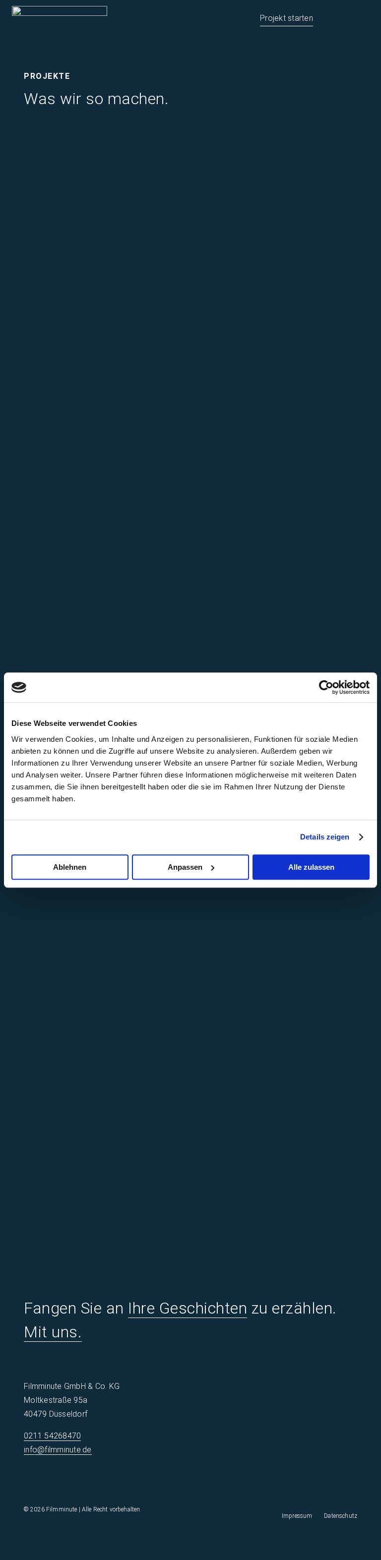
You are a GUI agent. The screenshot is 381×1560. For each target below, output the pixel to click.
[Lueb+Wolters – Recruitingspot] (279, 615)
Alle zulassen (311, 867)
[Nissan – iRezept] (279, 282)
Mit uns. (53, 1331)
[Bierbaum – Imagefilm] (279, 172)
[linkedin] (352, 1475)
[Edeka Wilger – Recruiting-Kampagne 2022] (279, 947)
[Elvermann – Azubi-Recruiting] (101, 1169)
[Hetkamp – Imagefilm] (279, 504)
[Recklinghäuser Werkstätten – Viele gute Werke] (279, 1058)
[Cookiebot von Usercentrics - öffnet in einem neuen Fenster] (326, 687)
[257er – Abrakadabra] (101, 615)
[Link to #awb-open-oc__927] (363, 19)
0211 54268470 (52, 1435)
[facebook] (294, 1475)
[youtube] (333, 1475)
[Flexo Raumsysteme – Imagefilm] (101, 947)
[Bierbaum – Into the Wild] (101, 393)
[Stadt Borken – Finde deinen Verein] (101, 172)
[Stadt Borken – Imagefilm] (101, 504)
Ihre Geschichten (187, 1308)
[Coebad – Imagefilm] (101, 1058)
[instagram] (313, 1475)
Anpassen (185, 867)
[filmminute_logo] (59, 9)
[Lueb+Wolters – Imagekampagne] (101, 282)
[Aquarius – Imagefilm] (279, 393)
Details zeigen (324, 837)
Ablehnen (69, 867)
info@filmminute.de (58, 1449)
